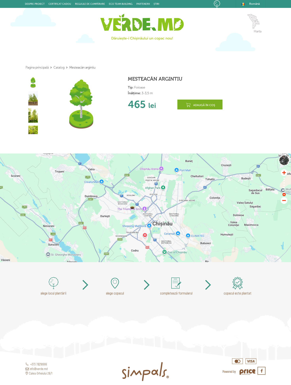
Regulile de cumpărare (90, 4)
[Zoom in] (284, 172)
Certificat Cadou (59, 4)
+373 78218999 (38, 364)
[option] (81, 103)
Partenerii (143, 4)
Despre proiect (35, 4)
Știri (156, 4)
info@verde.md (39, 369)
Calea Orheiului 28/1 (40, 373)
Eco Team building (120, 4)
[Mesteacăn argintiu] (132, 207)
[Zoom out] (284, 200)
